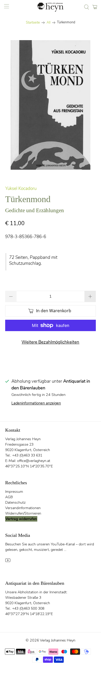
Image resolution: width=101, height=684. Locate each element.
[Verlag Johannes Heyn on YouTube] (7, 561)
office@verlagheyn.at (33, 460)
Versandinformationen (23, 507)
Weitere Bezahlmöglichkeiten (50, 342)
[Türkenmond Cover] (50, 105)
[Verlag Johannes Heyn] (50, 7)
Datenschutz (15, 502)
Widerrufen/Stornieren (23, 513)
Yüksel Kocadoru (21, 188)
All (49, 22)
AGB (9, 497)
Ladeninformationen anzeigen (36, 403)
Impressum (14, 491)
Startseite (33, 22)
